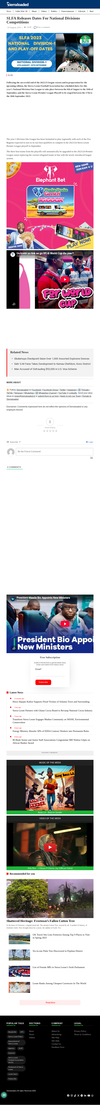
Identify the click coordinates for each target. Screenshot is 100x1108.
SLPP (21, 1048)
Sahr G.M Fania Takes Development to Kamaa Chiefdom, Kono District (52, 363)
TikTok (9, 393)
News (9, 11)
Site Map (55, 1038)
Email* (38, 669)
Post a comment (43, 27)
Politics (54, 11)
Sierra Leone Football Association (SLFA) (15, 1060)
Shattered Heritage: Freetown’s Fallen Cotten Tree (41, 921)
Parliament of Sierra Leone (15, 1068)
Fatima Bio (12, 1079)
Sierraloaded (22, 390)
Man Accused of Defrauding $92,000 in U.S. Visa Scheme (45, 369)
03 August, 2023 (14, 27)
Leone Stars (12, 1074)
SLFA (10, 75)
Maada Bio (12, 1032)
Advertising (56, 1035)
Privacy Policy (80, 1031)
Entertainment (67, 11)
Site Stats (56, 1041)
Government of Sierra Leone (13, 1042)
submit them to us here (48, 396)
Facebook (36, 390)
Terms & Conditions (82, 1035)
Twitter (63, 390)
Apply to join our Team (70, 396)
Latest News (16, 692)
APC (22, 1032)
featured (11, 1053)
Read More (50, 1002)
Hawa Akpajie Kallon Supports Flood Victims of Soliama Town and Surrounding (51, 701)
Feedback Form (58, 1047)
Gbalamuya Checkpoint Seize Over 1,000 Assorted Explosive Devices (51, 358)
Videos (44, 11)
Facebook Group (50, 390)
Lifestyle (81, 11)
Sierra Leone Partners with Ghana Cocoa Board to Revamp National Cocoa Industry (52, 710)
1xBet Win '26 (21, 11)
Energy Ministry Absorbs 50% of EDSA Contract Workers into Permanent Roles (51, 731)
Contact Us (56, 1044)
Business (93, 11)
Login (90, 442)
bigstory (11, 1048)
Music (34, 11)
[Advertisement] (50, 118)
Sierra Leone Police (15, 1037)
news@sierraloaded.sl (24, 396)
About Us (56, 1031)
